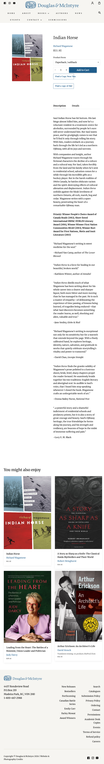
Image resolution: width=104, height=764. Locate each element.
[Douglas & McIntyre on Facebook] (88, 758)
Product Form (59, 57)
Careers (96, 741)
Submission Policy (90, 696)
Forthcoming (68, 696)
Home (11, 13)
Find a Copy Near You (64, 76)
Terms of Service (91, 732)
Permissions (94, 714)
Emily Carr (69, 708)
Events (15, 20)
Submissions (58, 20)
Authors (62, 13)
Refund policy (93, 736)
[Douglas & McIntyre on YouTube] (97, 758)
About (26, 13)
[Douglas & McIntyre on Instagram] (93, 758)
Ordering (95, 705)
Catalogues (94, 691)
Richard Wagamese (63, 46)
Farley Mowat (68, 713)
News (78, 13)
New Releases (68, 686)
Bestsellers (69, 691)
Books (43, 13)
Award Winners (67, 718)
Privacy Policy (93, 700)
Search (96, 686)
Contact (33, 20)
